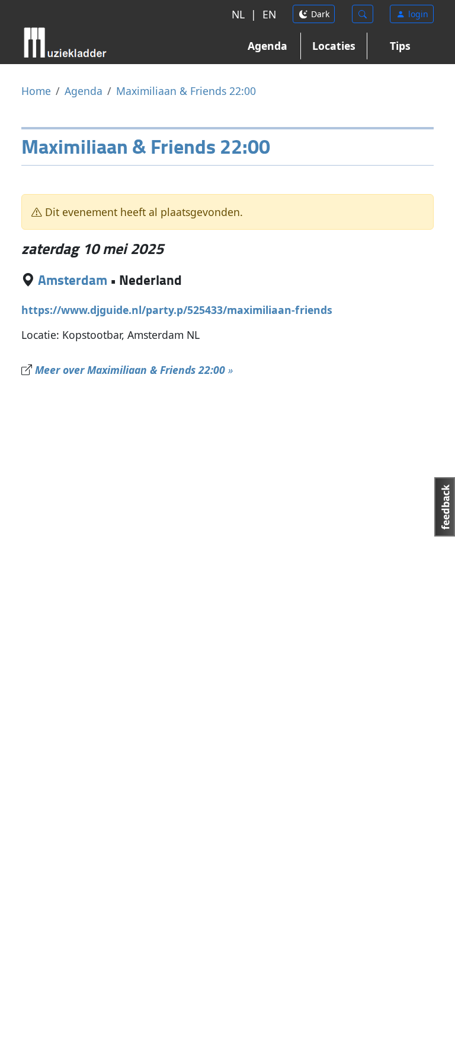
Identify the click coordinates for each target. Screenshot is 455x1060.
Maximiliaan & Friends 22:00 (186, 91)
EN (269, 14)
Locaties (333, 46)
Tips (400, 46)
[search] (362, 14)
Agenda (267, 46)
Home (36, 91)
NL (238, 14)
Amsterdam (72, 280)
